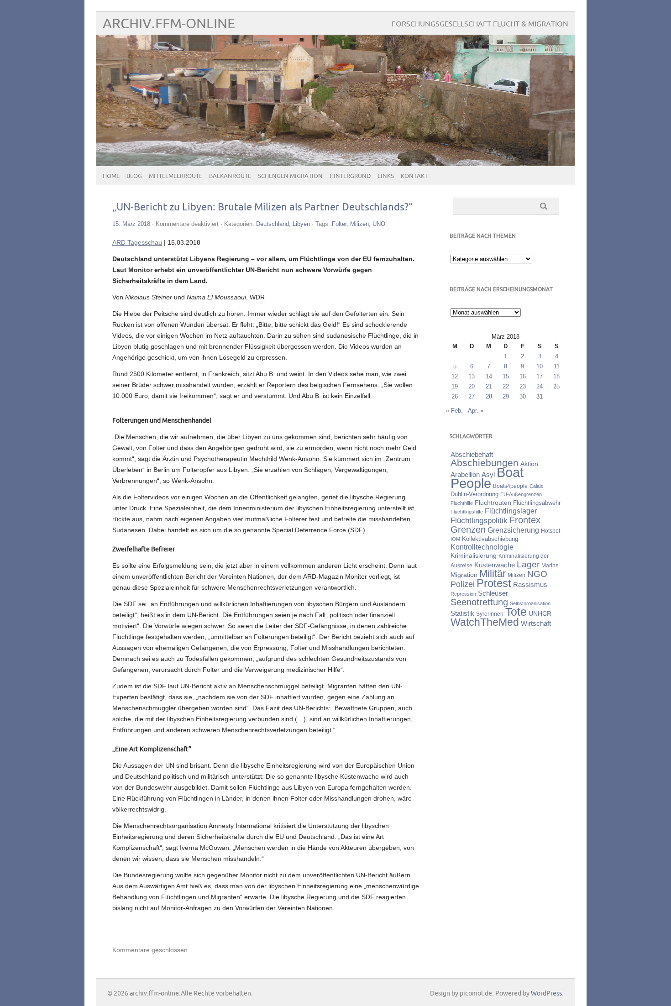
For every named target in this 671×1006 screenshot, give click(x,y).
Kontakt (414, 176)
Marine (550, 565)
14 (489, 376)
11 (557, 366)
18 (556, 376)
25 (556, 386)
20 (471, 386)
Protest (494, 583)
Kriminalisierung (474, 555)
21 (489, 386)
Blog (134, 176)
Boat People (487, 478)
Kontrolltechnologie (482, 547)
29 (506, 396)
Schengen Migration (290, 176)
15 (506, 376)
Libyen (301, 223)
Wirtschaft (536, 623)
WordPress (546, 993)
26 (454, 396)
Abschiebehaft (472, 454)
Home (111, 176)
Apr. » (475, 410)
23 (522, 386)
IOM (455, 539)
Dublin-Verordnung (474, 494)
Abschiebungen (485, 462)
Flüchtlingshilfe (467, 511)
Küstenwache (494, 565)
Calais (536, 486)
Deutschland (272, 223)
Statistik (462, 613)
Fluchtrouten (493, 502)
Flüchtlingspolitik (479, 520)
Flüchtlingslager (511, 511)
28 (489, 396)
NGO (537, 574)
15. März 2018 (131, 223)
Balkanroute (230, 176)
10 (539, 366)
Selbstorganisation (530, 603)
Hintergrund (350, 176)
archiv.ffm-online (169, 24)
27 (471, 396)
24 (539, 386)
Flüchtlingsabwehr (537, 502)
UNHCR (540, 613)
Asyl (488, 474)
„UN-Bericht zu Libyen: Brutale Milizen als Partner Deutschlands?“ (262, 207)
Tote (516, 611)
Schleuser (493, 593)
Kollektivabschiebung (490, 538)
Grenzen (468, 529)
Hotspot (550, 531)
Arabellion (465, 474)
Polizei (463, 584)
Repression (463, 594)
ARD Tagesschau (137, 242)
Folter (339, 223)
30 (522, 396)
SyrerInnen (489, 614)
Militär (492, 573)
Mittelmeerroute (175, 176)
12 (454, 376)
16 (522, 376)
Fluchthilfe (462, 503)
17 (539, 376)
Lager (528, 564)
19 (454, 386)
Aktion (529, 463)
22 (506, 386)
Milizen (359, 223)
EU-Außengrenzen (521, 494)
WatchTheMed (485, 622)
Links (385, 176)
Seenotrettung (479, 602)
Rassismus (530, 584)
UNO (378, 223)
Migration (464, 574)
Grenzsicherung (513, 530)
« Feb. (454, 410)
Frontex (524, 520)
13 (471, 376)
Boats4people (510, 486)
